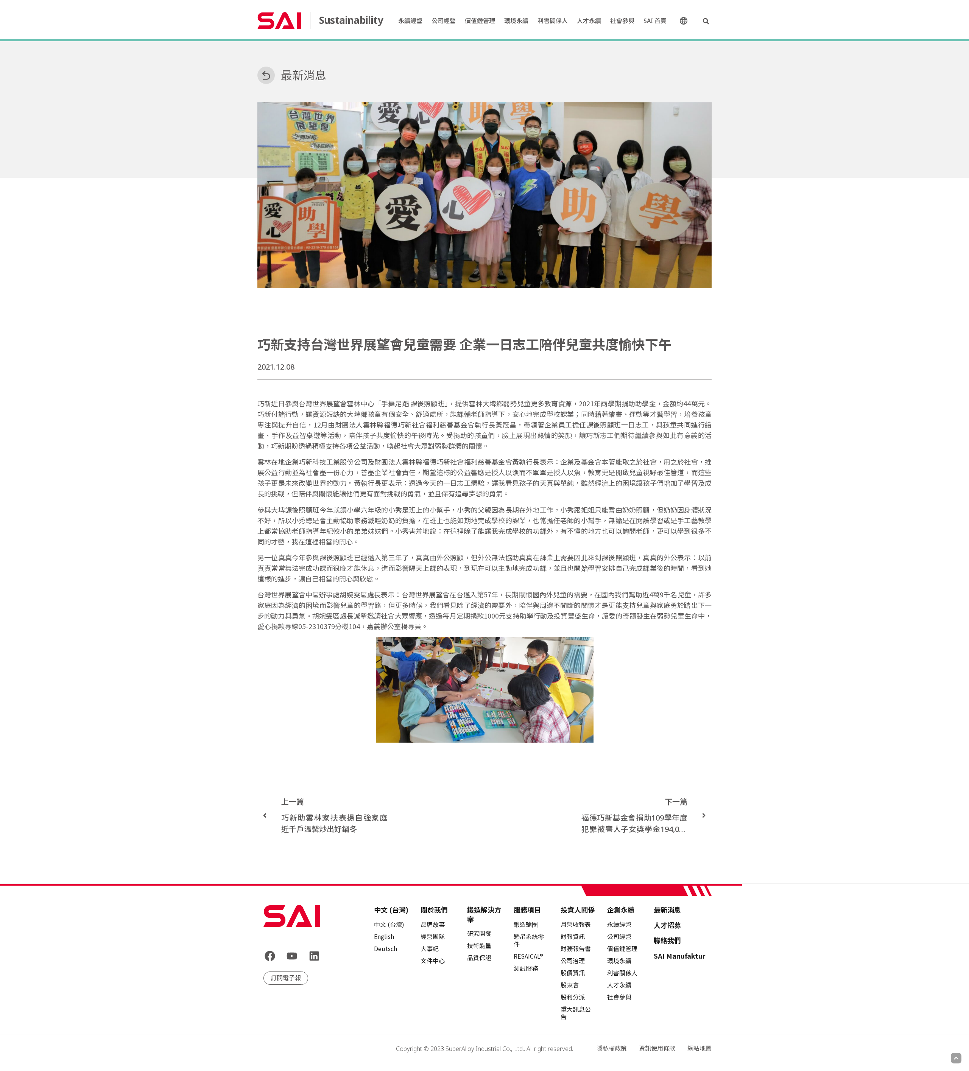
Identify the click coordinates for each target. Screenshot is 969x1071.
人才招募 (667, 925)
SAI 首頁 (655, 21)
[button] (706, 21)
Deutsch (385, 948)
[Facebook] (269, 956)
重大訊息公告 (576, 1012)
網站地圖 (699, 1048)
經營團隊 (433, 936)
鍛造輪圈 (526, 924)
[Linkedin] (314, 956)
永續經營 (410, 21)
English (384, 936)
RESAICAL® (528, 956)
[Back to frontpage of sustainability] (279, 20)
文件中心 (433, 960)
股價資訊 (573, 972)
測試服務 (526, 968)
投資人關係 (578, 909)
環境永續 (516, 21)
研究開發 (479, 933)
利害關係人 (552, 21)
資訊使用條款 (657, 1048)
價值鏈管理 (480, 21)
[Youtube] (292, 956)
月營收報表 (576, 924)
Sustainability (351, 20)
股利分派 (573, 997)
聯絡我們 (667, 940)
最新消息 (303, 75)
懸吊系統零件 (529, 940)
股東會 (570, 985)
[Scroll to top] (956, 1058)
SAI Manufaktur (680, 956)
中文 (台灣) (686, 21)
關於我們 (434, 909)
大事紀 (430, 948)
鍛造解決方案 (484, 914)
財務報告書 (576, 948)
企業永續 (620, 909)
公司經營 (444, 21)
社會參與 (622, 21)
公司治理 (573, 960)
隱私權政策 (612, 1048)
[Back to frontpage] (291, 916)
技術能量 (479, 945)
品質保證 (479, 957)
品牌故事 (433, 924)
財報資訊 (573, 936)
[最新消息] (266, 75)
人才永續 (589, 21)
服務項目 (527, 909)
